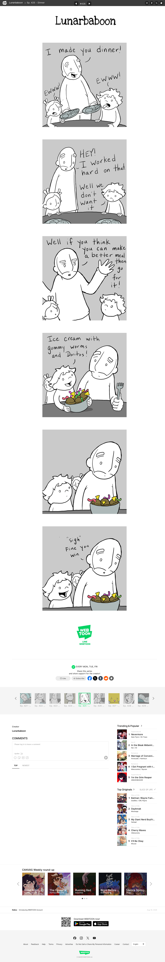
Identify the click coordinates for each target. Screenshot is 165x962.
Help (44, 944)
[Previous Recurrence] (16, 698)
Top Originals (125, 789)
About (25, 944)
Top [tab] (16, 765)
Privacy (59, 944)
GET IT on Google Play (83, 923)
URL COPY (161, 3)
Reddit (106, 678)
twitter (87, 938)
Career (117, 944)
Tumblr (100, 678)
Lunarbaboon (16, 2)
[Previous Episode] (76, 4)
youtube (94, 938)
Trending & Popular (128, 726)
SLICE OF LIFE (146, 789)
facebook (74, 938)
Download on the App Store (101, 923)
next (151, 884)
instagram (81, 938)
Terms (51, 944)
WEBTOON (4, 3)
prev (18, 884)
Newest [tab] (25, 765)
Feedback (35, 944)
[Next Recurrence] (153, 698)
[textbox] (60, 746)
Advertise (69, 944)
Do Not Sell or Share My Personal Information (93, 944)
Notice (14, 910)
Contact (126, 944)
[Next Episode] (89, 4)
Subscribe (147, 3)
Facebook (152, 3)
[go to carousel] (82, 898)
